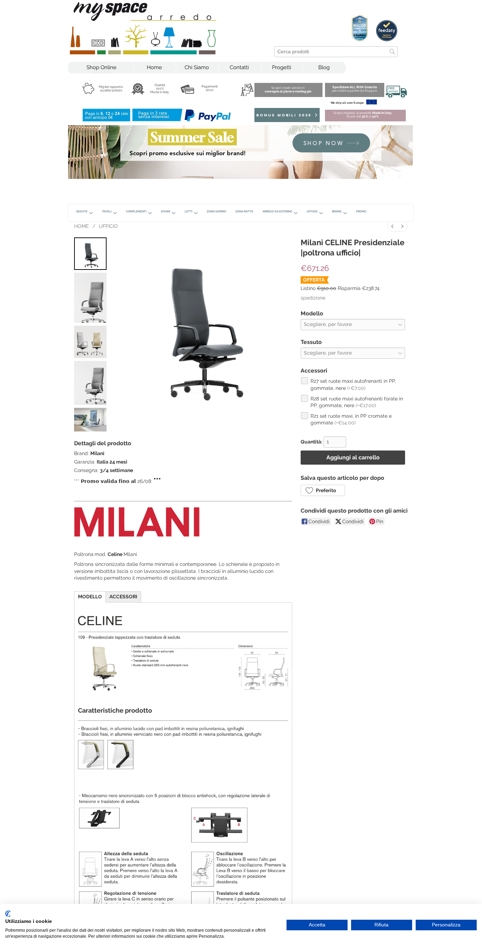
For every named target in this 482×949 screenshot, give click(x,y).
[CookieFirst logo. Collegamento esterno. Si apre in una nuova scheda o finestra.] (8, 914)
